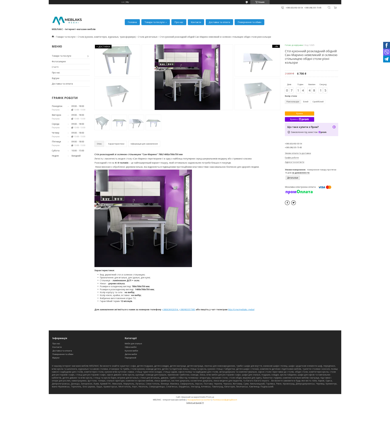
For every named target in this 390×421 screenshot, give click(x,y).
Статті (55, 66)
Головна (132, 22)
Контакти (196, 22)
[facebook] (287, 202)
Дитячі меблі (131, 354)
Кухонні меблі (131, 350)
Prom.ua (210, 397)
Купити (299, 113)
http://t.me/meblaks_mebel (241, 309)
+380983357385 (187, 309)
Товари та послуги (154, 22)
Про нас (178, 22)
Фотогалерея (59, 61)
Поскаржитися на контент (199, 399)
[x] (293, 202)
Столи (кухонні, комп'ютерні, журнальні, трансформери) (107, 36)
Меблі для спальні (133, 343)
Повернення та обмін (249, 22)
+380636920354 (170, 309)
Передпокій (130, 357)
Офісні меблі (130, 347)
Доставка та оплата (219, 22)
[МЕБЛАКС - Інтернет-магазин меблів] (67, 21)
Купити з (294, 119)
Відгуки (55, 78)
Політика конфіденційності (225, 399)
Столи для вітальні (147, 36)
